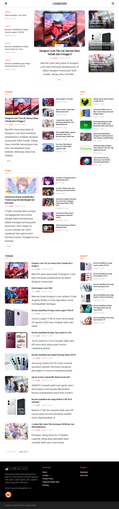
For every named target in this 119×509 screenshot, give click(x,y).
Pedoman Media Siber (50, 482)
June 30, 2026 (98, 153)
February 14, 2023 (62, 220)
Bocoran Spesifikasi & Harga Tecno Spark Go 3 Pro (52, 333)
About (44, 472)
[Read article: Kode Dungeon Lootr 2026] (48, 102)
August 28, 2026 (10, 69)
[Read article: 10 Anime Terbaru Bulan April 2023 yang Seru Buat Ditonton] (48, 191)
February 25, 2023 (62, 208)
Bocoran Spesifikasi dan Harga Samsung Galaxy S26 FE (54, 355)
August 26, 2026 (61, 151)
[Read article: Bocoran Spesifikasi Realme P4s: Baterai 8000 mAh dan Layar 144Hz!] (86, 309)
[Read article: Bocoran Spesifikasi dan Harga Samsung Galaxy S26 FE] (16, 362)
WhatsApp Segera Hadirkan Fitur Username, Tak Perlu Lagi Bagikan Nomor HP (103, 148)
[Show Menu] (6, 3)
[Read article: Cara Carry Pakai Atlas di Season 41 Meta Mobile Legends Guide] (48, 147)
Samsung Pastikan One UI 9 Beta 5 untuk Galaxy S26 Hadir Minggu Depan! (103, 112)
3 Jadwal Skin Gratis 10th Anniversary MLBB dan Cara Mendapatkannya (100, 64)
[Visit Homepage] (59, 3)
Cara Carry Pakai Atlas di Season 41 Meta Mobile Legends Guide (64, 146)
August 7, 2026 (98, 117)
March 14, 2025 (20, 206)
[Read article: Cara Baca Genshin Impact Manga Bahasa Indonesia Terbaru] (48, 216)
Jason (55, 58)
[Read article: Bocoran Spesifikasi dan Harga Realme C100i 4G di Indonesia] (16, 406)
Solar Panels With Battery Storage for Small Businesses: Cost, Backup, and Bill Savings (103, 136)
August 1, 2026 (98, 129)
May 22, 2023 (60, 183)
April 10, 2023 (60, 193)
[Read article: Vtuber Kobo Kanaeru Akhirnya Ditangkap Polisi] (48, 228)
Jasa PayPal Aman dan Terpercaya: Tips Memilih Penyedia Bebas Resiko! (101, 160)
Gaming (59, 45)
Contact (45, 475)
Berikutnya (23, 452)
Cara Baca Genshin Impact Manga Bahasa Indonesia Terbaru (64, 215)
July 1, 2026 (97, 141)
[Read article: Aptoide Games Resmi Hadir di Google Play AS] (86, 102)
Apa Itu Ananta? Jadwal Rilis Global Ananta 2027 (51, 377)
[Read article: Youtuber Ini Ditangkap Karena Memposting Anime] (48, 181)
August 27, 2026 (95, 48)
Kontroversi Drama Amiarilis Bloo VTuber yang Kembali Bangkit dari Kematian (20, 200)
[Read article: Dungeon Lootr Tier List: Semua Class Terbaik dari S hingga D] (59, 29)
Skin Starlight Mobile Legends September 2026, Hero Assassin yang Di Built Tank (65, 134)
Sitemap (45, 485)
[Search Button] (113, 3)
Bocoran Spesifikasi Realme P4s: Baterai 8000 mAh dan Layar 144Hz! (102, 308)
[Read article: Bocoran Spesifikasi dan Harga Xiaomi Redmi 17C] (86, 321)
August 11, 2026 (99, 104)
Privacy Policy (47, 479)
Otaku (9, 191)
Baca (59, 79)
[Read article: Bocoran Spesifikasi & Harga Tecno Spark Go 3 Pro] (16, 339)
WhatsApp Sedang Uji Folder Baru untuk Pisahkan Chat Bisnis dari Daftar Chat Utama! (103, 124)
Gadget (8, 26)
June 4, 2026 (97, 165)
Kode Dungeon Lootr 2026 (15, 15)
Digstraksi (84, 472)
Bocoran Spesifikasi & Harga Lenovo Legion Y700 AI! (52, 310)
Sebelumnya (11, 452)
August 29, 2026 (64, 58)
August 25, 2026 (99, 323)
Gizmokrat (84, 475)
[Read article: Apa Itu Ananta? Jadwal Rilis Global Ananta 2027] (48, 113)
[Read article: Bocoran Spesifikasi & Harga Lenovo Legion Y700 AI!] (16, 317)
